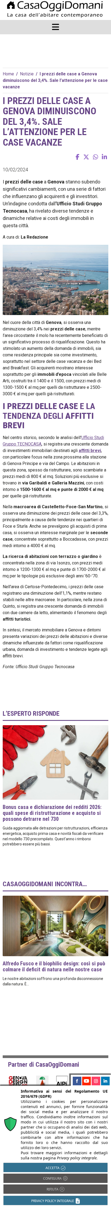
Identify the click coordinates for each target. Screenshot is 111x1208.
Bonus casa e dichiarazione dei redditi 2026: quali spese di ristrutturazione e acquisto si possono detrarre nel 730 (52, 813)
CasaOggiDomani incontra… (45, 884)
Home (8, 73)
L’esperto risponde (31, 713)
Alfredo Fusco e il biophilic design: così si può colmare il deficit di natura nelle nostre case (54, 966)
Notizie (27, 73)
